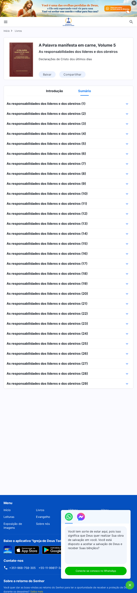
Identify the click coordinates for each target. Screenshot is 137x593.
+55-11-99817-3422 (52, 568)
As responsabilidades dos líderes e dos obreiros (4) (46, 133)
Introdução (54, 91)
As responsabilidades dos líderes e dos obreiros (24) (47, 333)
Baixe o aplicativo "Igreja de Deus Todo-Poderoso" (42, 541)
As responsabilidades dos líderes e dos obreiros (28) (47, 373)
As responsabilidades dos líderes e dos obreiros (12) (47, 213)
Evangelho (43, 517)
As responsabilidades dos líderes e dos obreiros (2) (46, 113)
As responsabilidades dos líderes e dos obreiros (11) (47, 203)
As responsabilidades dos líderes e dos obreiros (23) (47, 323)
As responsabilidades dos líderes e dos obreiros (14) (47, 233)
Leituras (9, 517)
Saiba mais (36, 591)
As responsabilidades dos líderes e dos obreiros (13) (47, 223)
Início (7, 30)
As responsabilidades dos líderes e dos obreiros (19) (47, 283)
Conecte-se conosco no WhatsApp (96, 570)
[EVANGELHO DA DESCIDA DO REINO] (68, 22)
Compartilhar (72, 74)
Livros (18, 30)
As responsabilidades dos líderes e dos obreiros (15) (47, 243)
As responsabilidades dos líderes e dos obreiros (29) (47, 383)
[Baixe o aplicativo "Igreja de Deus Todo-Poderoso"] (8, 549)
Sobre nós (43, 524)
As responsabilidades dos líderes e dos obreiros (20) (47, 293)
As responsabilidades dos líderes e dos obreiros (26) (47, 353)
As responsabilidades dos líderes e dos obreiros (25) (47, 343)
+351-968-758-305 (22, 568)
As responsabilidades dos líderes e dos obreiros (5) (46, 143)
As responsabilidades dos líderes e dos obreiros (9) (46, 183)
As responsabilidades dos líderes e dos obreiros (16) (47, 253)
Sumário (84, 91)
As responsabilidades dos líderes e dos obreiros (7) (46, 163)
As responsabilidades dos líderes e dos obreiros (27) (47, 363)
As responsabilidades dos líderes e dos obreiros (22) (47, 313)
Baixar (47, 74)
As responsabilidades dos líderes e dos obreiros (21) (47, 303)
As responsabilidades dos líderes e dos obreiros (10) (47, 193)
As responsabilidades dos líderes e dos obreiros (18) (47, 273)
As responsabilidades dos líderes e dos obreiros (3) (46, 123)
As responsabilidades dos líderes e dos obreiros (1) (46, 103)
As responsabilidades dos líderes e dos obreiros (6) (46, 153)
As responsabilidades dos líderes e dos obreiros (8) (46, 173)
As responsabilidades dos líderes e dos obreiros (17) (47, 263)
